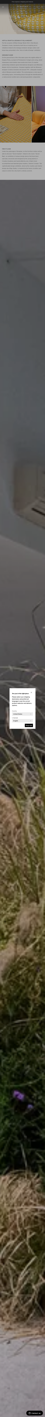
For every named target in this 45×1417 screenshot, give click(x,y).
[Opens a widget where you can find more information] (34, 1413)
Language (15, 718)
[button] (31, 692)
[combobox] (17, 714)
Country (14, 711)
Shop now (29, 725)
